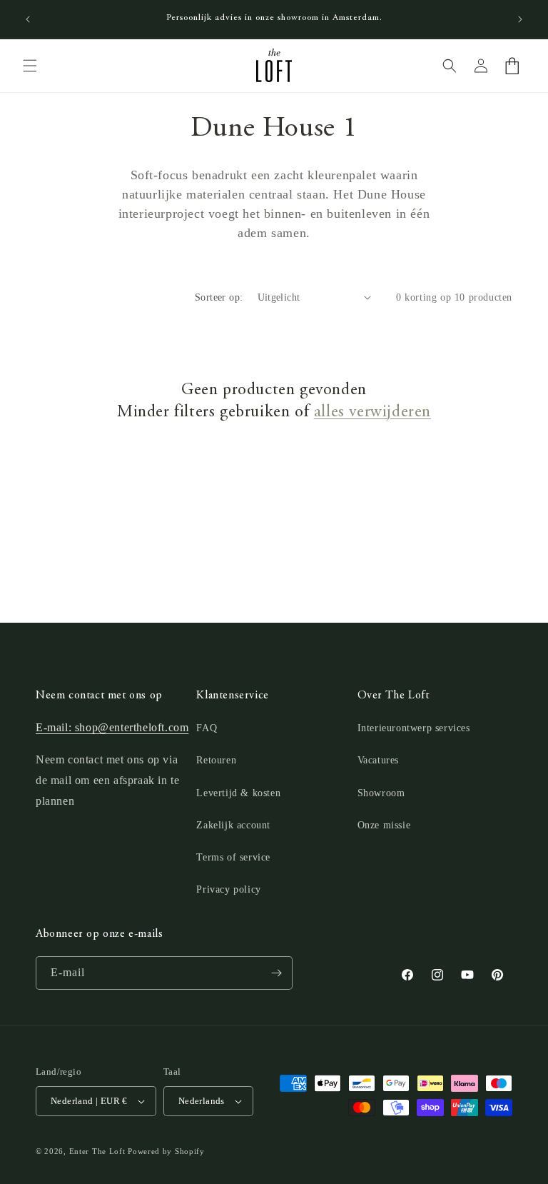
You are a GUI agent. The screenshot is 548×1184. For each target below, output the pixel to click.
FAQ (206, 728)
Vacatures (378, 760)
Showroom (381, 793)
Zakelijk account (233, 825)
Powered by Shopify (166, 1151)
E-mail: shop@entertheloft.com (112, 727)
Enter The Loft (97, 1151)
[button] (30, 65)
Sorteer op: (219, 297)
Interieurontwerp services (413, 728)
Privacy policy (228, 889)
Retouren (216, 760)
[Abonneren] (276, 973)
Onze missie (384, 825)
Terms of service (233, 857)
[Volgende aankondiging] (520, 19)
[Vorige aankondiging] (28, 19)
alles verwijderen (372, 412)
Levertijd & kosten (238, 793)
